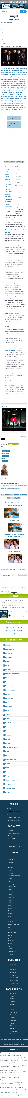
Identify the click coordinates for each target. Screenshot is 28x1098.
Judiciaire (10, 903)
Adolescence (11, 859)
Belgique (12, 1001)
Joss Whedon (18, 169)
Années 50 (13, 964)
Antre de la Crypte (13, 444)
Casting (10, 844)
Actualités (10, 815)
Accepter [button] (3, 1083)
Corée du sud (14, 1012)
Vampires (10, 943)
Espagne (12, 1017)
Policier (10, 919)
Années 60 (13, 967)
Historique (11, 897)
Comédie (10, 873)
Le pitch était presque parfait (15, 1039)
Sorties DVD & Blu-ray (13, 817)
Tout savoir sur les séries (14, 820)
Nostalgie (10, 836)
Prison (9, 927)
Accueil (9, 808)
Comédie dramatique (14, 876)
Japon (12, 1028)
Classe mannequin (14, 551)
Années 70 (13, 969)
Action (9, 857)
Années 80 (13, 972)
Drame (10, 881)
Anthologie (11, 865)
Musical (10, 913)
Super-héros (11, 940)
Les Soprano (16, 488)
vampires (5, 461)
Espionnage (11, 884)
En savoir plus (23, 1071)
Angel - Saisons (15, 118)
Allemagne (13, 993)
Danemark (13, 1015)
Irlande (12, 1004)
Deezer (14, 607)
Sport (9, 938)
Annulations (11, 830)
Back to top (13, 1049)
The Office (9, 488)
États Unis (17, 179)
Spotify (10, 607)
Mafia (9, 905)
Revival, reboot (12, 838)
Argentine (13, 996)
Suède (12, 1034)
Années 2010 (14, 980)
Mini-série (10, 911)
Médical (10, 908)
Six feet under (4, 485)
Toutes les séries (15, 812)
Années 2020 (14, 983)
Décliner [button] (11, 1083)
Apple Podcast (21, 607)
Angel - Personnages (13, 125)
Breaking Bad (13, 485)
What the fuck (12, 951)
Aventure (10, 867)
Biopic (9, 870)
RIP (9, 841)
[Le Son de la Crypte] (22, 2)
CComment (22, 587)
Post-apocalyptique (13, 924)
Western (10, 948)
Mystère (10, 916)
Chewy (3, 478)
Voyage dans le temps (14, 946)
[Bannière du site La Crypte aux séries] (14, 6)
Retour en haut (5, 591)
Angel (4, 458)
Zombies (10, 954)
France (12, 1023)
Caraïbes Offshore (15, 520)
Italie (11, 1026)
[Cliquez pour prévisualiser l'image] (14, 57)
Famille (10, 889)
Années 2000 (14, 978)
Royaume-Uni (14, 1031)
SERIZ (26, 1039)
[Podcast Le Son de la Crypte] (20, 2)
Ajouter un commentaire (22, 574)
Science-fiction (12, 932)
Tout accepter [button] (5, 1066)
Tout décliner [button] (15, 1066)
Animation (10, 862)
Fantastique (18, 176)
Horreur (10, 900)
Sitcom (10, 935)
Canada (12, 1009)
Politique (10, 921)
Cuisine (10, 878)
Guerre (10, 894)
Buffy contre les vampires (14, 217)
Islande (12, 1007)
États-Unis (13, 1020)
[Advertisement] (14, 143)
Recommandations (13, 833)
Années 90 (6, 453)
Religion (10, 930)
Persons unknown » (12, 572)
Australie (12, 999)
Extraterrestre (11, 886)
